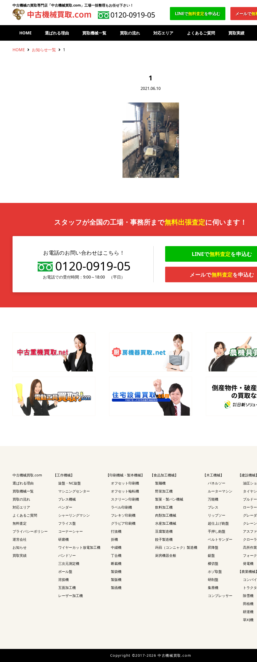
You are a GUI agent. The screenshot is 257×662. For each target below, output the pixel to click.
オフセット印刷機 (125, 483)
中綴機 (116, 547)
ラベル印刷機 (121, 507)
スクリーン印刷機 (125, 499)
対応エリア (163, 33)
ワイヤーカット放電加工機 (79, 547)
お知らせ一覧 (44, 49)
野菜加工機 (164, 491)
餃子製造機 (164, 539)
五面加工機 (67, 587)
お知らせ (20, 547)
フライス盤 (67, 523)
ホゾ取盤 (215, 571)
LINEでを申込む (197, 13)
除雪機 (248, 595)
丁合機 (116, 555)
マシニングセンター (74, 491)
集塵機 (213, 587)
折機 (114, 539)
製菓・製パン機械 (169, 499)
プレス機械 (67, 499)
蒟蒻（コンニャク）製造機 (176, 547)
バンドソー (67, 555)
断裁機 (116, 563)
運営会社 (20, 539)
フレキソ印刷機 (123, 515)
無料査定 (20, 523)
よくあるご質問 (201, 33)
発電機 (248, 563)
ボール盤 (65, 571)
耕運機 (248, 611)
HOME (25, 33)
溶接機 (63, 579)
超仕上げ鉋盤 (218, 523)
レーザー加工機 (70, 595)
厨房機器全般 (165, 555)
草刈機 (248, 619)
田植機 (248, 603)
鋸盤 (211, 555)
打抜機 (116, 531)
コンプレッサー (220, 595)
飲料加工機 (164, 507)
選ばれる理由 (57, 33)
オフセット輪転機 (125, 491)
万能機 (213, 499)
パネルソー (216, 483)
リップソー (216, 515)
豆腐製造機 (164, 531)
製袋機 (116, 571)
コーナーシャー (70, 531)
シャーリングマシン (74, 515)
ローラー (250, 507)
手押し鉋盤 (216, 531)
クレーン (250, 523)
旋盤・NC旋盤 (69, 483)
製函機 (116, 587)
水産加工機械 (165, 523)
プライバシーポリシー (30, 531)
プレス (213, 507)
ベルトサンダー (220, 539)
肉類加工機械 (165, 515)
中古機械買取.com (27, 475)
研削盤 (213, 579)
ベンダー (65, 507)
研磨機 (63, 539)
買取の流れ (130, 33)
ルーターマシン (220, 491)
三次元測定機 (68, 563)
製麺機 (160, 483)
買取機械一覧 (94, 33)
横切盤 (213, 563)
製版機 (116, 579)
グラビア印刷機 (123, 523)
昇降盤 (213, 547)
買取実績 (236, 33)
